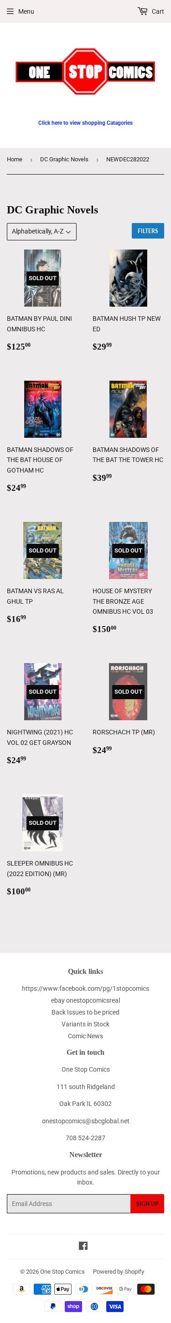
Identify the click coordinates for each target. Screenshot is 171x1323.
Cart (157, 11)
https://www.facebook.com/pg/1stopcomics (85, 988)
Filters (148, 231)
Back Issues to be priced (85, 1012)
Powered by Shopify (118, 1271)
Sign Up (147, 1204)
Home (14, 159)
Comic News (85, 1036)
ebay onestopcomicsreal (85, 1000)
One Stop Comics (62, 1271)
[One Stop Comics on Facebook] (83, 1247)
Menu (26, 11)
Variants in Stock (85, 1024)
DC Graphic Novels (64, 159)
